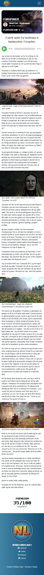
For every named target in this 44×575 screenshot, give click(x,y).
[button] (4, 49)
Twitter (23, 551)
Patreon (23, 558)
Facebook (22, 548)
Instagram (22, 555)
